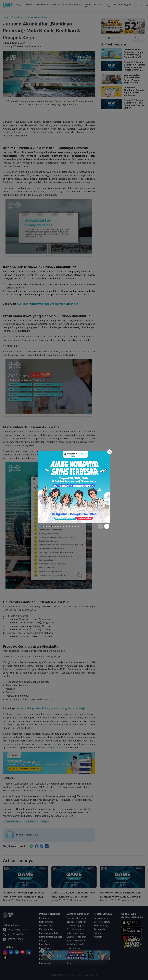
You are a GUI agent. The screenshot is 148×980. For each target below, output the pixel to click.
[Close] (109, 451)
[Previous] (100, 526)
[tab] (40, 526)
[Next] (106, 526)
